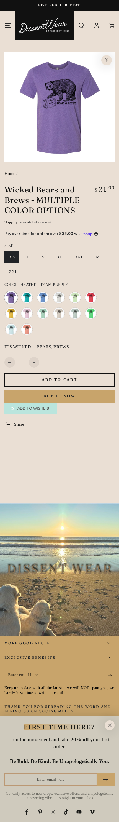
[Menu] (7, 25)
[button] (81, 25)
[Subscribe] (111, 675)
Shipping (11, 222)
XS (14, 259)
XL (62, 259)
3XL (81, 259)
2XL (15, 273)
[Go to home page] (44, 25)
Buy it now (59, 396)
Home (9, 173)
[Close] (109, 725)
